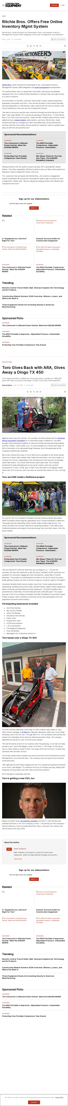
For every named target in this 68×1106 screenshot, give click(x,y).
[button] (3, 5)
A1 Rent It (25, 732)
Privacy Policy (59, 1097)
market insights (20, 120)
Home (4, 16)
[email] (40, 46)
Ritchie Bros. (7, 85)
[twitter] (34, 46)
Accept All (34, 1102)
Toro (4, 438)
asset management (42, 87)
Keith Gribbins (7, 385)
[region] (34, 1100)
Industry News (7, 362)
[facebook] (28, 46)
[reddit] (37, 46)
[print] (65, 46)
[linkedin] (31, 46)
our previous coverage (29, 821)
